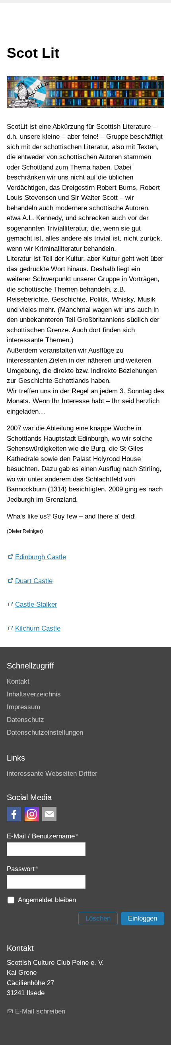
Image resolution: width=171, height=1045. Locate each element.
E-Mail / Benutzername (42, 836)
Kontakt (18, 681)
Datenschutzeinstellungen (45, 732)
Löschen (98, 918)
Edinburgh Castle (40, 557)
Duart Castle (33, 581)
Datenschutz (25, 720)
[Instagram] (32, 814)
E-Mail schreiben (40, 1011)
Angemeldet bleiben (47, 900)
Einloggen (142, 918)
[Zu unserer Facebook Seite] (14, 814)
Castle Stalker (36, 604)
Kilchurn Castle (37, 628)
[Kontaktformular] (49, 814)
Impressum (23, 707)
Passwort (22, 869)
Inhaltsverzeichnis (34, 694)
